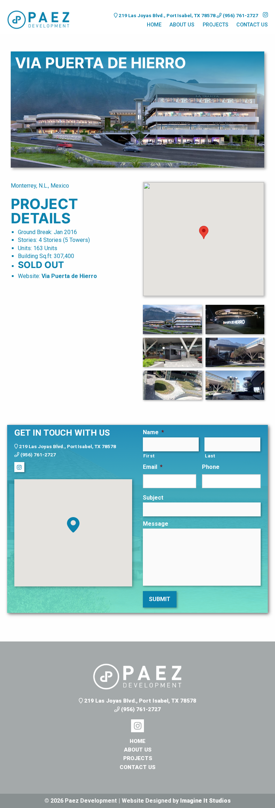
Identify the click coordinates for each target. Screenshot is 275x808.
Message (155, 523)
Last (210, 455)
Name (153, 432)
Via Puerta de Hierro (69, 276)
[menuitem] (154, 26)
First (148, 455)
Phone (210, 467)
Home (154, 25)
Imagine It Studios (205, 800)
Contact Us (252, 25)
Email (153, 467)
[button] (73, 525)
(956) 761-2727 (240, 15)
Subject (153, 497)
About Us (181, 25)
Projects (215, 25)
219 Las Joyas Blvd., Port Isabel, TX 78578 (167, 15)
